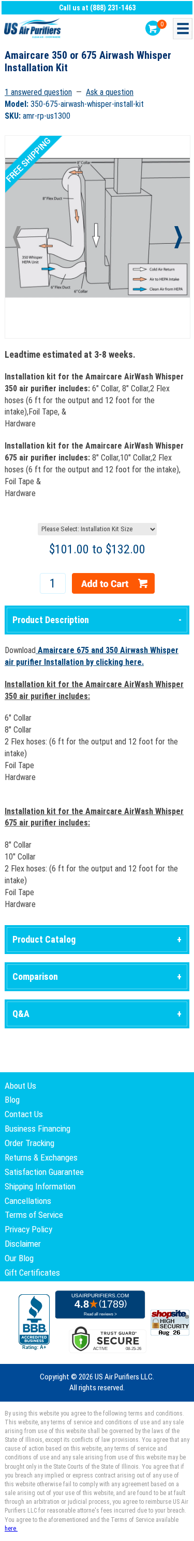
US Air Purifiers (33, 28)
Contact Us (24, 1114)
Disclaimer (23, 1243)
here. (11, 1528)
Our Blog (19, 1258)
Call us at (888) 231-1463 (97, 8)
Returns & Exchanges (41, 1157)
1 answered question (38, 92)
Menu (182, 28)
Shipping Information (40, 1186)
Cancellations (28, 1201)
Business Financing (37, 1128)
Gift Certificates (32, 1272)
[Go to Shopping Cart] (152, 28)
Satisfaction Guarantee (44, 1172)
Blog (12, 1099)
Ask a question (109, 92)
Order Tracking (29, 1143)
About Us (20, 1086)
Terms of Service (34, 1215)
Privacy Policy (28, 1229)
